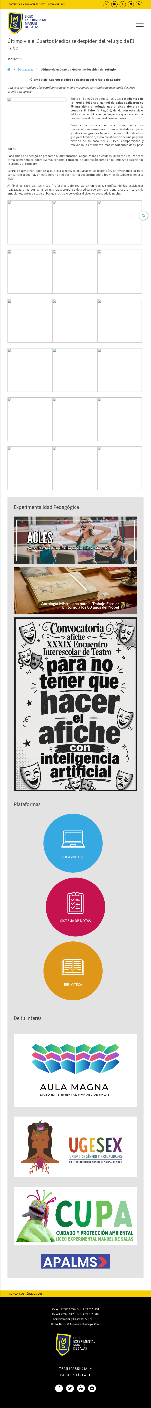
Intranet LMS (56, 4)
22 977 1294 (92, 1309)
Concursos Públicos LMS (25, 1293)
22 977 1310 (91, 1319)
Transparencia (73, 1368)
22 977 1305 (68, 1314)
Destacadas (25, 69)
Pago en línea (73, 1375)
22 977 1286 (92, 1314)
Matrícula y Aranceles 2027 (27, 4)
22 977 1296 (68, 1309)
